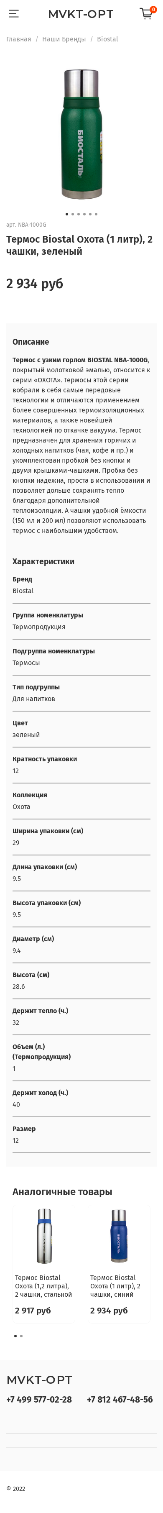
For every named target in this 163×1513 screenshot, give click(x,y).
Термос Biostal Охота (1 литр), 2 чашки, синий (115, 1286)
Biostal (107, 39)
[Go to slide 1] (67, 214)
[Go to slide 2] (72, 214)
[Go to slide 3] (78, 214)
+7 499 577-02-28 (39, 1400)
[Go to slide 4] (84, 214)
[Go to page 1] (15, 1336)
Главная (18, 39)
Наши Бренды (64, 39)
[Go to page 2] (21, 1336)
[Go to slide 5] (90, 214)
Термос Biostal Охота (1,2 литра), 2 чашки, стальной (43, 1286)
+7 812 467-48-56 (120, 1400)
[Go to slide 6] (96, 214)
